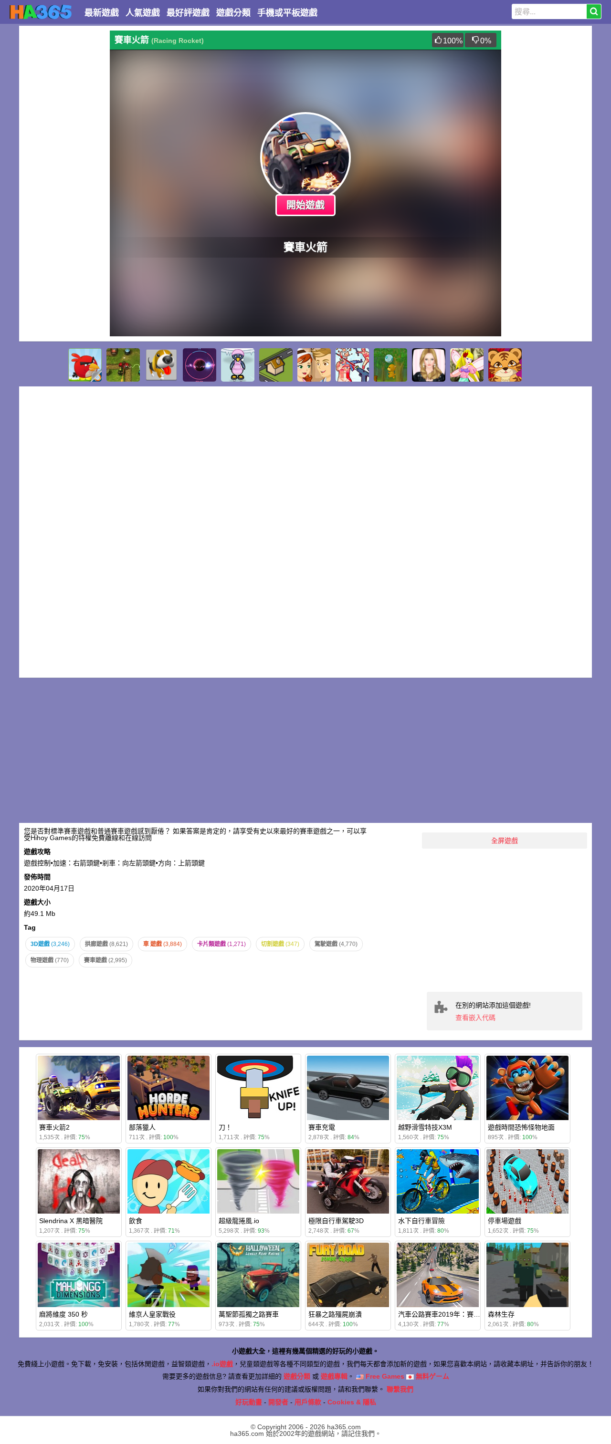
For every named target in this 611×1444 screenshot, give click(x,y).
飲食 (135, 1221)
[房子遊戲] (276, 365)
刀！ (225, 1127)
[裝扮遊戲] (428, 365)
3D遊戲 (50, 944)
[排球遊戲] (390, 365)
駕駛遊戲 (336, 944)
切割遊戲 (280, 944)
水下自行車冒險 (421, 1221)
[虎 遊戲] (505, 365)
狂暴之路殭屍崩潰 (335, 1314)
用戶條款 (308, 1402)
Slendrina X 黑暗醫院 (71, 1221)
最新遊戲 (101, 13)
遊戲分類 (233, 13)
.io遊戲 (222, 1364)
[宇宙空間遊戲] (199, 365)
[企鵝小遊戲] (237, 365)
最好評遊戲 (188, 13)
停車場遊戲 (504, 1221)
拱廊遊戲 (106, 944)
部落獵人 (142, 1127)
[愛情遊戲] (314, 365)
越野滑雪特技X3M (425, 1127)
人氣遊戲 (143, 13)
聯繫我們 (400, 1389)
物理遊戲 (50, 960)
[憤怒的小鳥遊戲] (85, 365)
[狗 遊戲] (161, 365)
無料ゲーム (431, 1376)
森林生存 (501, 1314)
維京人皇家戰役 (152, 1314)
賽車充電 (321, 1127)
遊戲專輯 (334, 1376)
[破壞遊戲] (352, 365)
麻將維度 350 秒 (63, 1314)
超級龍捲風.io (239, 1221)
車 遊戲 (162, 944)
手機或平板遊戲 (287, 13)
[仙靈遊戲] (467, 365)
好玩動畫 (248, 1402)
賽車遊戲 (105, 960)
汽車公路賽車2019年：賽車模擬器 (449, 1314)
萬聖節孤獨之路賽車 (249, 1314)
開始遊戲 (305, 205)
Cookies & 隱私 (351, 1402)
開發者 (278, 1402)
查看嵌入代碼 (475, 1017)
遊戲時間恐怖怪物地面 (521, 1127)
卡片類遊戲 (221, 944)
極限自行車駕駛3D (336, 1221)
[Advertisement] (62, 174)
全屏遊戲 (504, 840)
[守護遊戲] (123, 365)
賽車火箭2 (54, 1127)
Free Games (384, 1376)
